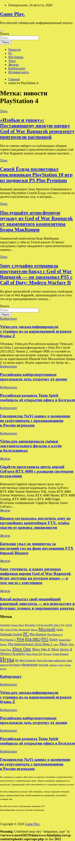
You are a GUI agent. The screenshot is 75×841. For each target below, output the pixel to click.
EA (62, 625)
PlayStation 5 (8, 639)
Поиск (4, 33)
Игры (7, 659)
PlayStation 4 (54, 634)
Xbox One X (41, 649)
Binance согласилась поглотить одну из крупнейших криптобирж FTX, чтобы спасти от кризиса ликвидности (35, 523)
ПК (17, 660)
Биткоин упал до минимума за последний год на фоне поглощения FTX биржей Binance (36, 548)
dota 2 (57, 625)
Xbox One (21, 649)
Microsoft (47, 629)
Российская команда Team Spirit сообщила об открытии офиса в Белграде (37, 397)
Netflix (59, 629)
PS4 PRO (32, 639)
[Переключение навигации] (1, 31)
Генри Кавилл (60, 654)
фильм (68, 665)
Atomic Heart (17, 625)
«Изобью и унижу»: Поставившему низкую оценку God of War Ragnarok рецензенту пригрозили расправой (37, 128)
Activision (5, 625)
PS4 (20, 639)
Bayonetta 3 (30, 625)
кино (69, 660)
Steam (3, 644)
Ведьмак (47, 654)
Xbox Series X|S (34, 654)
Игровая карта (18, 72)
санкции (53, 665)
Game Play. (12, 14)
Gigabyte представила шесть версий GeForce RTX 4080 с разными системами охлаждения (36, 471)
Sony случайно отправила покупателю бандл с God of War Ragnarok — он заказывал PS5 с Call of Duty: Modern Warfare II (36, 274)
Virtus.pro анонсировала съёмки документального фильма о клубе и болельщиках (31, 446)
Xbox (12, 61)
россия (43, 664)
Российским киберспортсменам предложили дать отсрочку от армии (33, 376)
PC (10, 53)
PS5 (45, 639)
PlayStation (15, 57)
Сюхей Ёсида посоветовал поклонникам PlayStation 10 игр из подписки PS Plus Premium (36, 174)
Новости (14, 49)
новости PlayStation (10, 664)
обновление (29, 664)
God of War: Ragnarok (17, 629)
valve (55, 644)
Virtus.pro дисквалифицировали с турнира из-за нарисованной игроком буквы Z (35, 331)
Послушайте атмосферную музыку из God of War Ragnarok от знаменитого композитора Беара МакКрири (36, 221)
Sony (53, 639)
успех (61, 665)
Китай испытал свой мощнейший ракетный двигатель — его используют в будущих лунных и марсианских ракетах (37, 603)
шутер (3, 669)
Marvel (34, 630)
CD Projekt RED (45, 625)
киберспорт (60, 660)
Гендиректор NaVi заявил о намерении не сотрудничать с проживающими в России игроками (35, 420)
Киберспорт (16, 68)
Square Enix (65, 640)
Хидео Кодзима (45, 660)
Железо (13, 64)
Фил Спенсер (27, 660)
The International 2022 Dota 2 (30, 644)
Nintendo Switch (11, 634)
